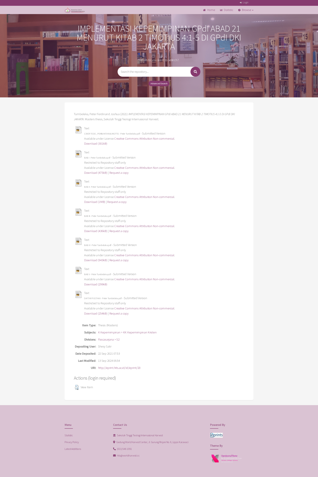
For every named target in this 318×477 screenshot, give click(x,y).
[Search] (195, 72)
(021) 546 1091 (124, 448)
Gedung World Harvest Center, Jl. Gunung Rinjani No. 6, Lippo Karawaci (152, 442)
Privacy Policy (72, 442)
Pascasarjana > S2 (109, 339)
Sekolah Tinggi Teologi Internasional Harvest (139, 435)
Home (211, 10)
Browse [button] (246, 10)
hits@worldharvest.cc (127, 455)
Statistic (228, 10)
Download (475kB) (95, 173)
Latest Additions (73, 448)
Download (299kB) (95, 284)
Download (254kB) (95, 313)
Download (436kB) (95, 231)
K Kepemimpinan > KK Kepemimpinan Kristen (127, 332)
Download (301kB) (95, 143)
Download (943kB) (95, 260)
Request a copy (119, 173)
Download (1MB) (94, 202)
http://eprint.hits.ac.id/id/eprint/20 (119, 368)
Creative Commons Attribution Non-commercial (144, 138)
